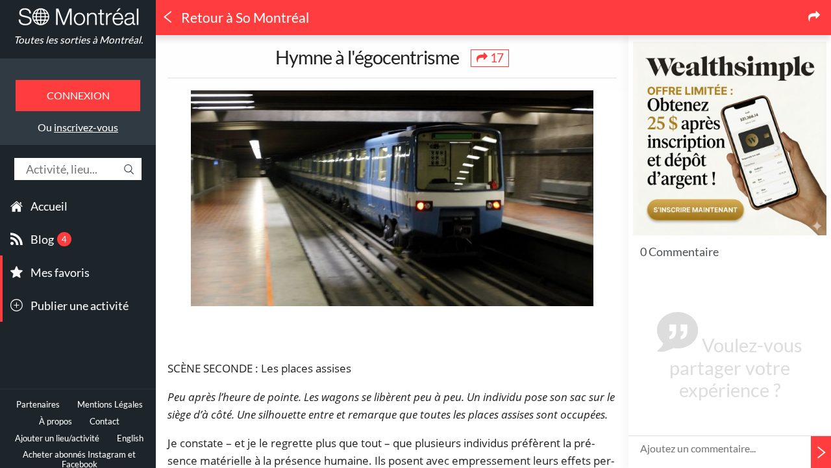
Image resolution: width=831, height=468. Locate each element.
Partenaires (38, 405)
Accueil (49, 206)
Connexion (78, 95)
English (130, 438)
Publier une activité (80, 305)
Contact (104, 421)
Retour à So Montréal (244, 17)
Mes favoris (60, 272)
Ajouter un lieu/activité (57, 438)
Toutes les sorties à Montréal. (78, 40)
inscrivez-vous (86, 127)
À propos (55, 421)
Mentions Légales (110, 405)
